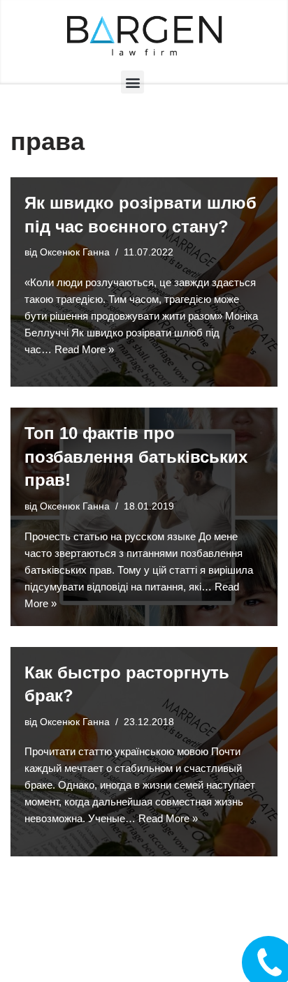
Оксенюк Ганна (75, 252)
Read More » (84, 349)
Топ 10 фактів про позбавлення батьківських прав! (135, 456)
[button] (132, 82)
